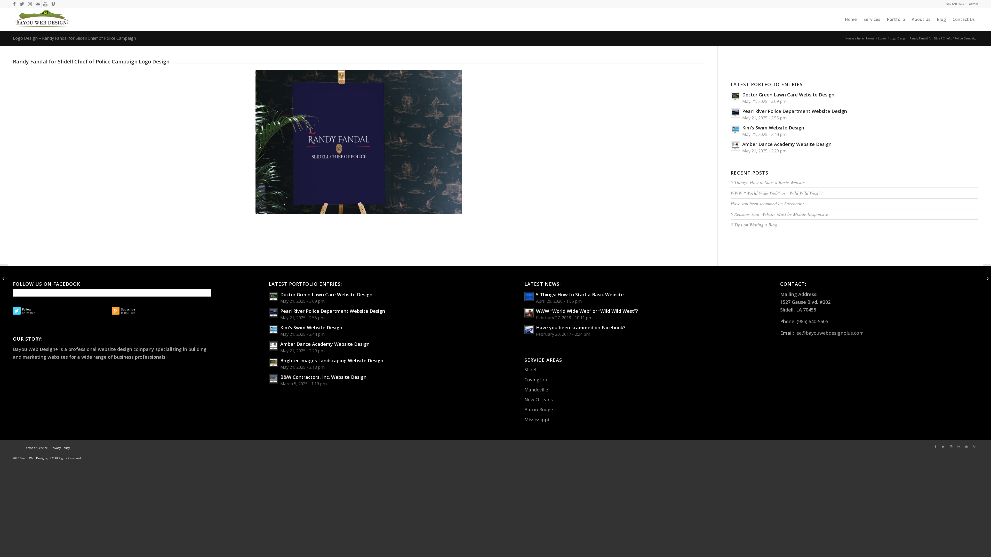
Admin (973, 4)
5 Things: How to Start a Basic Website (768, 182)
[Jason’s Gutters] (987, 278)
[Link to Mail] (37, 4)
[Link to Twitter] (22, 4)
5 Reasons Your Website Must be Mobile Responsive (779, 214)
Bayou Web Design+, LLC (37, 458)
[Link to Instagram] (30, 4)
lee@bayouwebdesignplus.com (829, 333)
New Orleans (538, 399)
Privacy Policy (60, 448)
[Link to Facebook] (14, 4)
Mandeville (536, 390)
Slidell (531, 369)
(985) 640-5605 (812, 321)
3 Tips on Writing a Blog (754, 225)
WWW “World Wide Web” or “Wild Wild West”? (777, 193)
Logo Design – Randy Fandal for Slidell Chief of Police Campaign (74, 38)
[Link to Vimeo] (53, 4)
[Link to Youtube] (45, 4)
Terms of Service (36, 448)
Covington (535, 379)
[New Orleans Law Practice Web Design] (4, 278)
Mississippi (536, 419)
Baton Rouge (538, 409)
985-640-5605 (955, 4)
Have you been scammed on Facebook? (767, 203)
